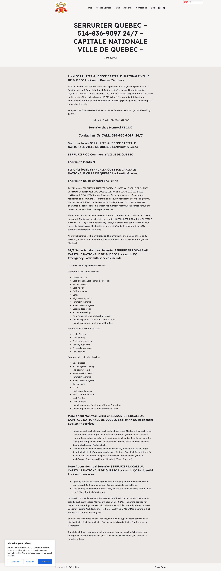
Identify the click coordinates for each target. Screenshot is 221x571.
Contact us (88, 135)
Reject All (30, 561)
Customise (15, 561)
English (190, 2)
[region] (30, 553)
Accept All (45, 561)
